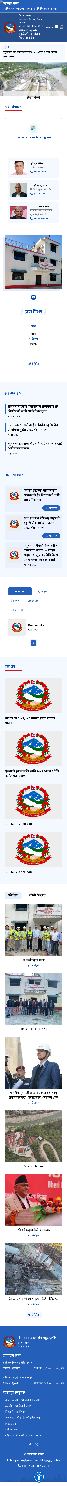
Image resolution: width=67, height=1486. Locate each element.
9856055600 (41, 218)
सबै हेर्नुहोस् (33, 364)
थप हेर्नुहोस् (33, 1315)
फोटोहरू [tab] (13, 895)
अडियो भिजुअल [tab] (37, 895)
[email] (33, 297)
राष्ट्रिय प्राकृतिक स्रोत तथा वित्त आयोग (23, 1435)
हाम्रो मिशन (33, 311)
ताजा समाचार (14, 475)
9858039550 (40, 171)
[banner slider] (33, 79)
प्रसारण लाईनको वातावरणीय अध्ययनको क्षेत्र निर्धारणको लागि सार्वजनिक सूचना (33, 409)
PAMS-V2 (10, 1423)
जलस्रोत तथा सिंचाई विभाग (18, 1406)
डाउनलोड (53, 508)
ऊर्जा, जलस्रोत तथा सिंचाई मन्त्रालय (22, 1400)
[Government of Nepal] (10, 27)
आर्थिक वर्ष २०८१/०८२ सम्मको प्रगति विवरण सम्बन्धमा (30, 8)
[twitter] (36, 1445)
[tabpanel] (33, 632)
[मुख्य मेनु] (62, 27)
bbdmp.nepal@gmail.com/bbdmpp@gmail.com (35, 1460)
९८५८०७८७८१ (40, 193)
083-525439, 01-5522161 (35, 1466)
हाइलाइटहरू (13, 393)
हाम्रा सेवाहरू (13, 107)
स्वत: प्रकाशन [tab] (18, 610)
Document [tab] (23, 591)
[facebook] (30, 1445)
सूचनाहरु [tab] (42, 591)
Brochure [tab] (33, 600)
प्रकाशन (10, 667)
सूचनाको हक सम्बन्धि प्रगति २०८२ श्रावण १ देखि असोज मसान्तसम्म (30, 54)
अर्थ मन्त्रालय (11, 1429)
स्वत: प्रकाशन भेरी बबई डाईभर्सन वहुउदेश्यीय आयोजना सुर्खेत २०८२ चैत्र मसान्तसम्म (33, 428)
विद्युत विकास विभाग (15, 1412)
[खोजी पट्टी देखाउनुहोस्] (56, 26)
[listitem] (33, 131)
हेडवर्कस (33, 97)
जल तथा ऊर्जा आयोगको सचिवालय (22, 1418)
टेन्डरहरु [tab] (15, 600)
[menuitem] (33, 1368)
